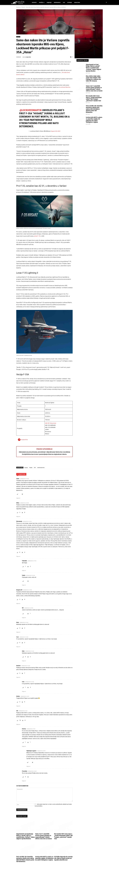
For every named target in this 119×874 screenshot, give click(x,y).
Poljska (30, 467)
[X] (21, 462)
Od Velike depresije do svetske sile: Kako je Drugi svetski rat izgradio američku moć (63, 858)
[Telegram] (32, 462)
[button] (106, 2)
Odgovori (18, 498)
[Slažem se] (17, 494)
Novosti (23, 7)
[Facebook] (18, 462)
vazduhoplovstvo (41, 467)
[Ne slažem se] (22, 494)
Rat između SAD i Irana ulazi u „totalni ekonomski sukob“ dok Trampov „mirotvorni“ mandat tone (63, 836)
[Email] (29, 462)
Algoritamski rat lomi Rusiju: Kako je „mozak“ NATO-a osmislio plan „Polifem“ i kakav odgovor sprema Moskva (25, 836)
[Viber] (36, 462)
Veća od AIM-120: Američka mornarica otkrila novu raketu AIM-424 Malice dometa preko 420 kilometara (25, 859)
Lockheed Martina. (65, 87)
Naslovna (18, 7)
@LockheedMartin (31, 110)
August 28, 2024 (55, 131)
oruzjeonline (28, 57)
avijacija (26, 467)
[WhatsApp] (25, 462)
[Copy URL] (40, 462)
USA (35, 467)
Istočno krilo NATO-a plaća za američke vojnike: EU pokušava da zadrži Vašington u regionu (44, 858)
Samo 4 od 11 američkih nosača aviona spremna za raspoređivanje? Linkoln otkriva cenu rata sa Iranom (43, 836)
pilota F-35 (37, 236)
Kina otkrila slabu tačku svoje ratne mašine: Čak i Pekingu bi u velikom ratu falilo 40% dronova (93, 78)
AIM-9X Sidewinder (50, 423)
